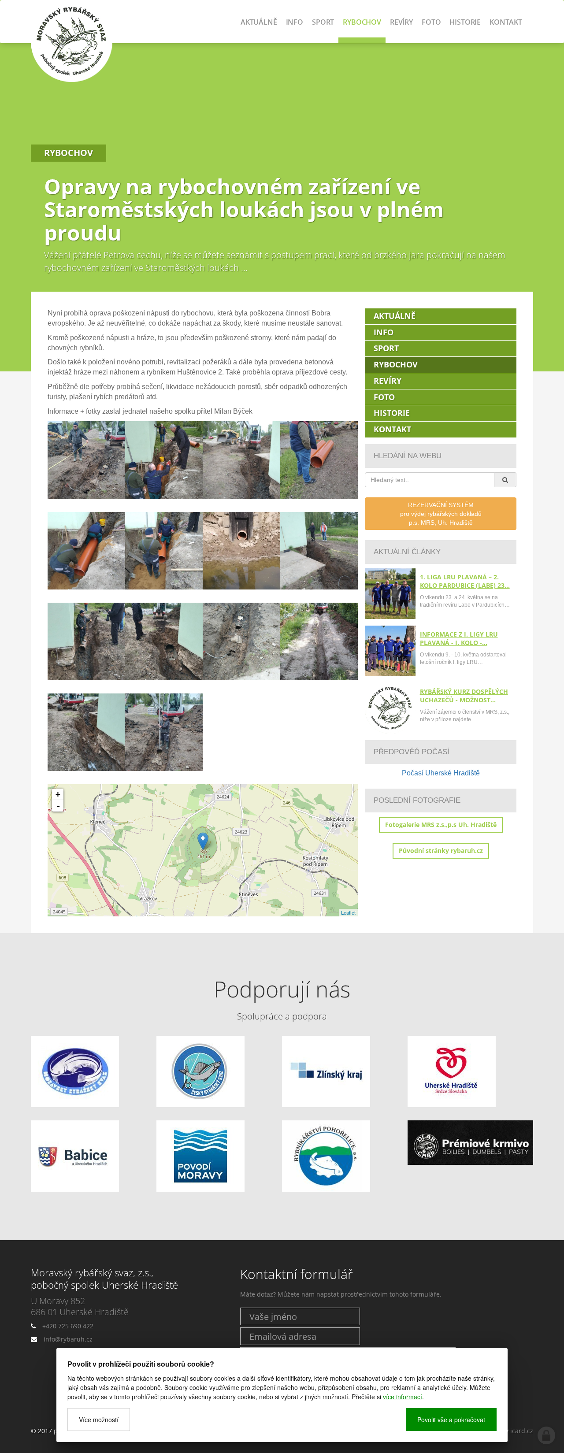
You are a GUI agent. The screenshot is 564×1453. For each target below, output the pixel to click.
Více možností (99, 1419)
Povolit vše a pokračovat (451, 1419)
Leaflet (348, 912)
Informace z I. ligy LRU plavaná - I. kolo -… (459, 638)
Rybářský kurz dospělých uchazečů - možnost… (464, 695)
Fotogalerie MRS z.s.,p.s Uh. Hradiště (441, 824)
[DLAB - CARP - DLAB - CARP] (470, 1142)
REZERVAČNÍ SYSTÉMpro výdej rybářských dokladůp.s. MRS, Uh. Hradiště (441, 513)
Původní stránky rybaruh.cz (441, 850)
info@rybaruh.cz (68, 1339)
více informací (402, 1396)
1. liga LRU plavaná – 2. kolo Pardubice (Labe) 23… (465, 581)
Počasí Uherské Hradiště (441, 773)
